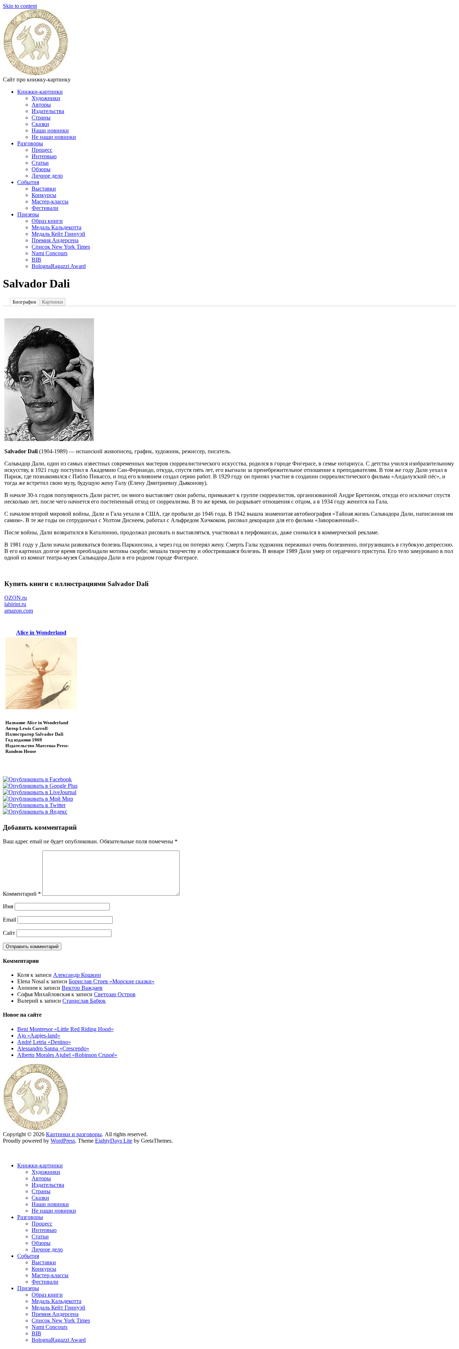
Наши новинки (50, 130)
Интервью (44, 156)
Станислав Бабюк (84, 1001)
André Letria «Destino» (44, 1042)
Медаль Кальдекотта (56, 227)
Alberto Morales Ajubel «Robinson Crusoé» (67, 1055)
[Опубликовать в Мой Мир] (38, 799)
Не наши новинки (54, 137)
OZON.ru (15, 598)
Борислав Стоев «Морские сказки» (112, 981)
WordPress (63, 1141)
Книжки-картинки (40, 92)
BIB (36, 260)
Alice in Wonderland (41, 632)
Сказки (40, 124)
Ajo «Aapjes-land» (38, 1035)
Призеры (28, 214)
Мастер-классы (50, 201)
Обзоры (41, 169)
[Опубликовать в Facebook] (37, 779)
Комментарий (22, 894)
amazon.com (18, 611)
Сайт (9, 933)
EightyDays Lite (113, 1141)
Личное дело (47, 176)
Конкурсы (44, 195)
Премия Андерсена (55, 240)
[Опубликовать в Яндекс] (35, 812)
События (28, 182)
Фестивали (45, 208)
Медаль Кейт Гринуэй (58, 234)
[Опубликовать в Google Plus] (40, 786)
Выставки (44, 189)
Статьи (40, 163)
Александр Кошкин (77, 975)
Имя (8, 906)
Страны (41, 117)
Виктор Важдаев (82, 988)
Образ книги (47, 221)
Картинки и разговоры (74, 1134)
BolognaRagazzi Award (59, 266)
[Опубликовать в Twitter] (34, 805)
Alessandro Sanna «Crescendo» (53, 1048)
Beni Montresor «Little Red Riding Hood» (65, 1029)
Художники (46, 98)
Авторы (41, 105)
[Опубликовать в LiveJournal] (39, 792)
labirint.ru (15, 604)
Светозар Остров (115, 994)
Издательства (48, 111)
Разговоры (30, 143)
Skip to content (20, 6)
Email (9, 920)
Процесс (42, 150)
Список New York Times (61, 247)
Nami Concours (49, 253)
